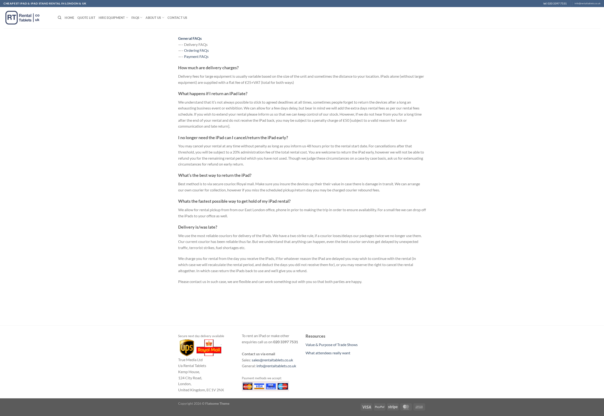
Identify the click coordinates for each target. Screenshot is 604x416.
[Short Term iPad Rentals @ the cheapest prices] (27, 17)
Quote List (86, 18)
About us (153, 18)
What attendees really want (328, 353)
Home (69, 18)
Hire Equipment (112, 18)
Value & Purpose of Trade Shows (332, 344)
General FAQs (190, 38)
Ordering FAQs (196, 50)
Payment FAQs (196, 56)
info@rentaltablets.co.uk (587, 3)
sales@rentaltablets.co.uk (272, 360)
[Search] (59, 17)
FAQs (135, 18)
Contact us (177, 18)
